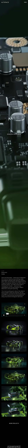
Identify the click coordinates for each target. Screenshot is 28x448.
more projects (14, 423)
